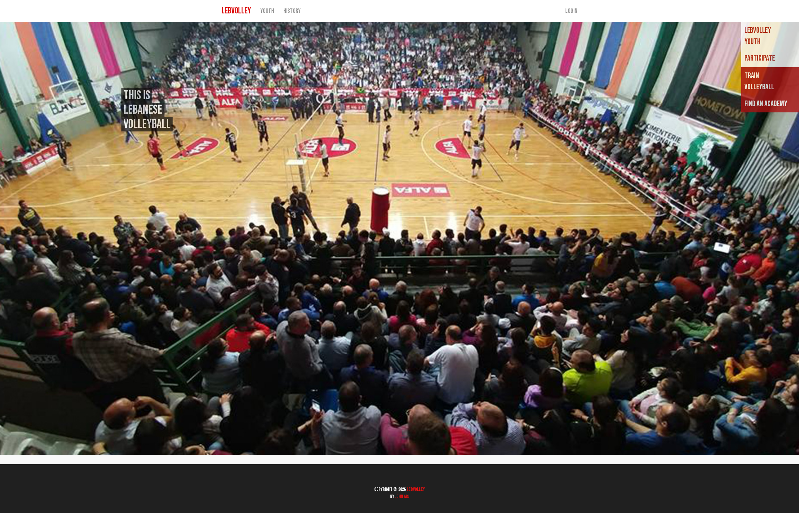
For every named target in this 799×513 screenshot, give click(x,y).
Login (571, 11)
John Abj (402, 497)
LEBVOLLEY (236, 11)
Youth (267, 11)
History (292, 11)
